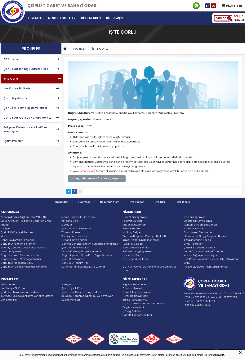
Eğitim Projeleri (13, 141)
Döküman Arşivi (109, 202)
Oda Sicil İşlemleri (195, 217)
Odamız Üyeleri (132, 288)
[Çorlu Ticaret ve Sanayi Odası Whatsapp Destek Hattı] (196, 5)
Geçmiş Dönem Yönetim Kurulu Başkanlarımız (89, 244)
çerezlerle (181, 355)
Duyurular (61, 202)
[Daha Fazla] (79, 191)
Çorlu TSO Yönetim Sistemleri (18, 244)
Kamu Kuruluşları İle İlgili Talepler (204, 251)
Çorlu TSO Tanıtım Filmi (75, 263)
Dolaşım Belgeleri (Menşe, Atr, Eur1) (144, 236)
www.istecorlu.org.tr (85, 171)
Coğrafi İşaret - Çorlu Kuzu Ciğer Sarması (87, 255)
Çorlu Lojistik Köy (15, 98)
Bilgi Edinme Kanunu (134, 284)
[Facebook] (74, 191)
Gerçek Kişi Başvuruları (136, 292)
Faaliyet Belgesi (132, 221)
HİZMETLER (131, 212)
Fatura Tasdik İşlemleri (136, 247)
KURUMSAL (10, 212)
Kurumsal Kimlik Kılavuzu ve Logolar (83, 266)
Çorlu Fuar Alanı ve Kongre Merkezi (27, 118)
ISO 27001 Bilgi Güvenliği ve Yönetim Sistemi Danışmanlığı (27, 298)
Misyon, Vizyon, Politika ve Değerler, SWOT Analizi (26, 222)
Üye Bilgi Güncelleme (135, 259)
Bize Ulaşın (183, 202)
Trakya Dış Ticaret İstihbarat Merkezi (206, 266)
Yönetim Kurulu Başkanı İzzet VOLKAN (23, 217)
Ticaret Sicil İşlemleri (135, 217)
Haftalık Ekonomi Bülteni (137, 315)
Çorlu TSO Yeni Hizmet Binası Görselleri (24, 266)
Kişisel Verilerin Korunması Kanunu (143, 303)
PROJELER (79, 49)
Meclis (4, 236)
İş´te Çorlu (100, 49)
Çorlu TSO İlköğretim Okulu (17, 263)
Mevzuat (66, 224)
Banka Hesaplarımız (134, 300)
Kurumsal (84, 202)
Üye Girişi (160, 202)
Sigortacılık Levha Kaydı (198, 221)
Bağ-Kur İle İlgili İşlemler (137, 251)
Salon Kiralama (131, 228)
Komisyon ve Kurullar (74, 236)
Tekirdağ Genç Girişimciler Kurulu (81, 251)
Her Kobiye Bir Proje (16, 88)
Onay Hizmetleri (193, 244)
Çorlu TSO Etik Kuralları (75, 247)
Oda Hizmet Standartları (198, 232)
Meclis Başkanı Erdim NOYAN (78, 217)
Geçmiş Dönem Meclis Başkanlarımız (23, 247)
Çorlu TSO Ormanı (72, 259)
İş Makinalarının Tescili (197, 240)
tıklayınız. (219, 355)
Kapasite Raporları (134, 224)
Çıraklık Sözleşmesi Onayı (199, 247)
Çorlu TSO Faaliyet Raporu (17, 232)
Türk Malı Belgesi (132, 244)
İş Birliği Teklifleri (132, 311)
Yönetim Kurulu (70, 232)
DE (213, 6)
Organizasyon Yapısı (74, 240)
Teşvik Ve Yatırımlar (134, 307)
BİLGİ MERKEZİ (134, 279)
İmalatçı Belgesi (132, 232)
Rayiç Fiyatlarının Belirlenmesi (140, 240)
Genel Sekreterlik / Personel (18, 240)
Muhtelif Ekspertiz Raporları (200, 224)
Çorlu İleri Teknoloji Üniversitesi (25, 108)
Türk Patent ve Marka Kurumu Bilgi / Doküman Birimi (211, 261)
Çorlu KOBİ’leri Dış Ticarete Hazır (25, 69)
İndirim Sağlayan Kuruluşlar (200, 255)
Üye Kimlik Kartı (131, 255)
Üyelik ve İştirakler (12, 251)
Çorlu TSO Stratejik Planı (76, 228)
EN (207, 6)
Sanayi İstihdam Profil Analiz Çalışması (96, 178)
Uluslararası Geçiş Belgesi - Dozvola (206, 236)
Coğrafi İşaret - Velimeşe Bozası (21, 259)
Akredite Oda (69, 221)
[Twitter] (68, 191)
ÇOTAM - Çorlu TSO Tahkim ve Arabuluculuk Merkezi (149, 268)
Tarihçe (5, 228)
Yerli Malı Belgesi (194, 228)
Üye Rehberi (137, 202)
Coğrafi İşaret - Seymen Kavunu (20, 255)
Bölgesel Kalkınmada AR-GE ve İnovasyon (25, 129)
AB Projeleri (11, 59)
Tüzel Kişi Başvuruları (135, 296)
